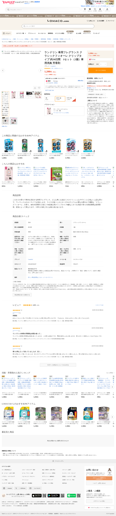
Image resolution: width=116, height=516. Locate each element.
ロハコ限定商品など (7, 469)
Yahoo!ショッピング (7, 513)
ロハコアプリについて (18, 496)
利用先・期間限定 (54, 82)
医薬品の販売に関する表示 (67, 503)
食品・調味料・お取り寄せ (48, 469)
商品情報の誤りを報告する (22, 295)
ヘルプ (112, 6)
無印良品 (64, 483)
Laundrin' (53, 66)
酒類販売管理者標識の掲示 (40, 503)
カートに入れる (101, 70)
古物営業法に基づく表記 (54, 503)
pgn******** (16, 312)
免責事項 (56, 513)
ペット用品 (4, 479)
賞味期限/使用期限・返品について (96, 97)
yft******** (15, 330)
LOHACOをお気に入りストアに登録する (100, 507)
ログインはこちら (49, 90)
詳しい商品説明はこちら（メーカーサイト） (40, 277)
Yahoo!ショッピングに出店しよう (100, 6)
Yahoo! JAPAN (85, 6)
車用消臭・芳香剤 (46, 39)
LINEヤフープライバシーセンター (39, 513)
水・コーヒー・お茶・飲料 (8, 473)
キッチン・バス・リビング (68, 473)
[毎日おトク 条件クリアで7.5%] (58, 16)
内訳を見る (80, 80)
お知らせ (4, 501)
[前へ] (3, 70)
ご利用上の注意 (50, 501)
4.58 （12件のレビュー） (57, 68)
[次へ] (41, 70)
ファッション (25, 479)
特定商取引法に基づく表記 (25, 503)
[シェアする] (35, 88)
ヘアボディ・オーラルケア (8, 476)
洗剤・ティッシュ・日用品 (20, 39)
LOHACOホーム (6, 39)
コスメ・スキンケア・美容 (28, 469)
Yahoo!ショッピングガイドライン (68, 513)
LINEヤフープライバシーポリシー (21, 513)
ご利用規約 (74, 501)
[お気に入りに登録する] (39, 88)
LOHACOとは (10, 501)
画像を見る (4, 126)
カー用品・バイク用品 (47, 483)
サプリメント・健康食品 (48, 476)
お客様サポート (19, 501)
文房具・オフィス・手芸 (68, 479)
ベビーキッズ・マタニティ (28, 476)
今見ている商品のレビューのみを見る (58, 365)
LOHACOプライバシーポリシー (63, 501)
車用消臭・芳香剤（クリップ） (62, 39)
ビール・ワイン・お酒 (27, 473)
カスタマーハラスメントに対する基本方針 (34, 501)
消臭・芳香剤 (34, 39)
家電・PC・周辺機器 (27, 483)
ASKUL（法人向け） (7, 505)
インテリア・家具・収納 (8, 483)
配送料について (91, 88)
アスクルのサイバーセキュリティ (10, 503)
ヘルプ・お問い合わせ (99, 483)
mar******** (16, 348)
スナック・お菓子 (66, 469)
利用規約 (50, 513)
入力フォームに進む (99, 501)
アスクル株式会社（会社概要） (21, 505)
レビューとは (99, 305)
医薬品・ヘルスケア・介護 (68, 476)
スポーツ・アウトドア (47, 479)
